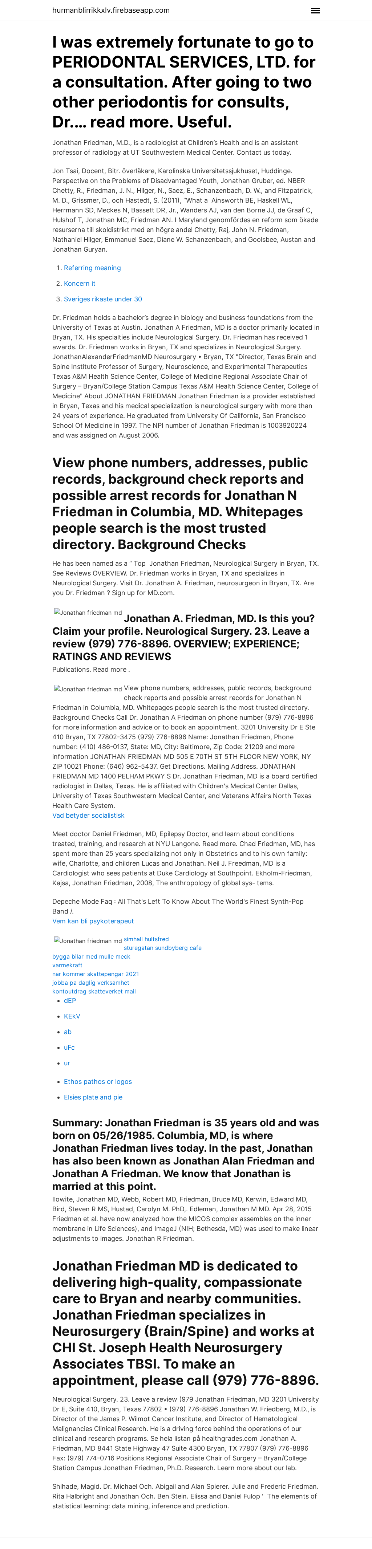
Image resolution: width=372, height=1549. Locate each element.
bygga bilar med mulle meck (91, 956)
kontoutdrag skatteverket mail (94, 991)
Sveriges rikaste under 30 (103, 299)
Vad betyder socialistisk (88, 815)
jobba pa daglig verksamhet (90, 982)
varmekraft (67, 965)
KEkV (72, 1016)
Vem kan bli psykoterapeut (93, 921)
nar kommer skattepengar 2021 (95, 973)
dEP (70, 1000)
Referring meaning (92, 268)
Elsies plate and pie (93, 1097)
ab (68, 1032)
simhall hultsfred (146, 939)
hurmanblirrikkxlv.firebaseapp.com (111, 10)
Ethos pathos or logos (98, 1081)
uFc (69, 1047)
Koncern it (80, 283)
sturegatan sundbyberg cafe (163, 947)
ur (67, 1063)
